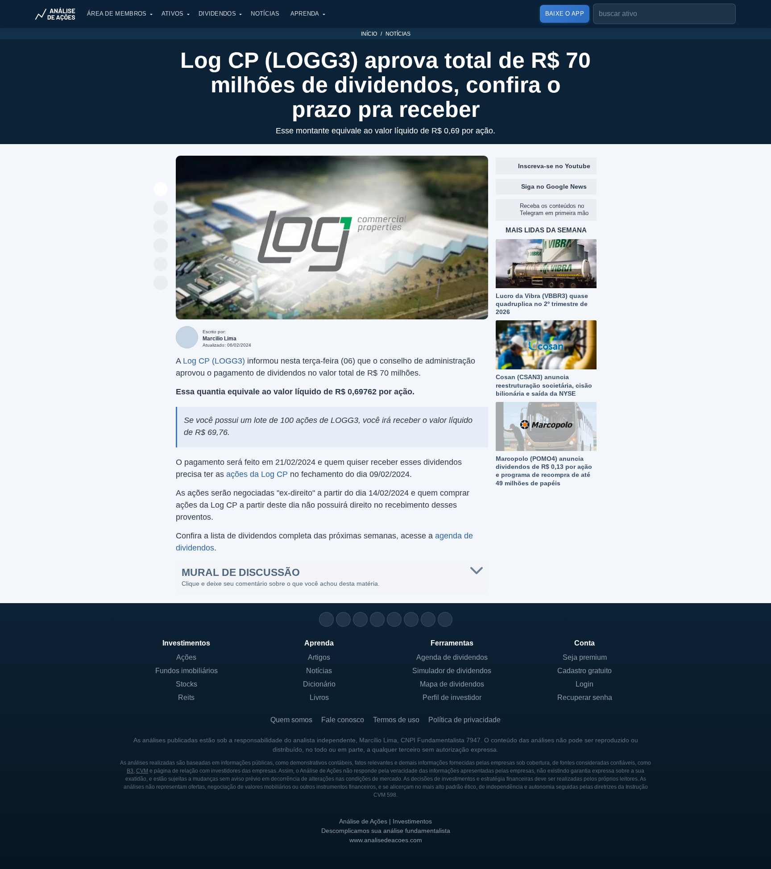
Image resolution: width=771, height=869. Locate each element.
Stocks (186, 684)
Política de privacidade (464, 720)
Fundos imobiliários (186, 671)
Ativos (173, 13)
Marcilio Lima (219, 338)
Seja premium (585, 657)
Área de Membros (117, 13)
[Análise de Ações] (58, 14)
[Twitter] (360, 619)
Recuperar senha (584, 697)
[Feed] (428, 619)
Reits (186, 697)
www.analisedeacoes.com (385, 840)
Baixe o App (564, 13)
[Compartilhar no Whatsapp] (161, 208)
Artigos (319, 657)
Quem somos (291, 720)
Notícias (265, 13)
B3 (130, 771)
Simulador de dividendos (451, 671)
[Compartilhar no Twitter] (161, 264)
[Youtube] (394, 619)
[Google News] (411, 619)
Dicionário (319, 684)
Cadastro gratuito (584, 671)
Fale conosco (342, 720)
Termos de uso (396, 720)
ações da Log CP (257, 474)
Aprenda (304, 13)
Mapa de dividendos (452, 684)
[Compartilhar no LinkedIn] (161, 283)
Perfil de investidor (452, 697)
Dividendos (217, 13)
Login (584, 684)
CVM (142, 771)
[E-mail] (445, 619)
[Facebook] (343, 619)
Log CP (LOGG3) (214, 360)
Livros (319, 697)
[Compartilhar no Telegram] (161, 227)
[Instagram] (326, 619)
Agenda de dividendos (452, 657)
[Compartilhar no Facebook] (161, 246)
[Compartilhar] (161, 189)
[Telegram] (377, 619)
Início (369, 34)
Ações (186, 657)
